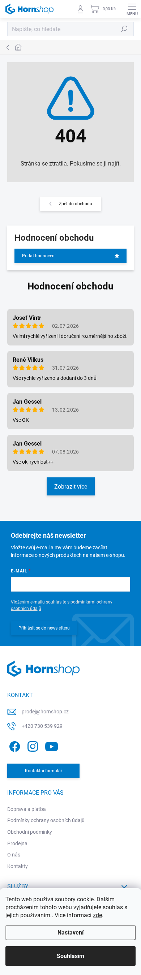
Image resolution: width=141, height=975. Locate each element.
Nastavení (70, 932)
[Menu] (132, 9)
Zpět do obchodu (75, 203)
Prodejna (17, 843)
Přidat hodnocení (39, 255)
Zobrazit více (70, 486)
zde (97, 915)
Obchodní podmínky (29, 832)
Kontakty (17, 866)
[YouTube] (51, 745)
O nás (13, 855)
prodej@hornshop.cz (45, 711)
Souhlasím (70, 956)
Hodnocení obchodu (70, 286)
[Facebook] (13, 745)
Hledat (124, 28)
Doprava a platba (26, 809)
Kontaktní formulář (43, 770)
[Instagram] (31, 745)
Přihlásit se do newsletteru (44, 628)
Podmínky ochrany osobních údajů (46, 820)
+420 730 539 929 (42, 726)
